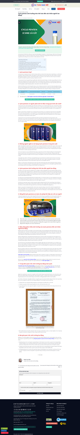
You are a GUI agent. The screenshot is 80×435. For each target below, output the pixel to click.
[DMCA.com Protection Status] (49, 419)
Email (35, 382)
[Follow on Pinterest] (21, 409)
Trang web (49, 382)
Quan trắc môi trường (27, 47)
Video (48, 8)
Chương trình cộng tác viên (61, 413)
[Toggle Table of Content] (44, 60)
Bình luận (21, 374)
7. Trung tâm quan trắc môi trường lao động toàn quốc (27, 68)
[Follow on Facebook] (14, 409)
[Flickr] (27, 409)
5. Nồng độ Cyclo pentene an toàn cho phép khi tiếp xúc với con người (30, 65)
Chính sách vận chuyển (61, 409)
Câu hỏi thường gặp (60, 414)
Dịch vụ (30, 8)
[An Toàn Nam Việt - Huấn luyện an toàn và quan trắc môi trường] (40, 5)
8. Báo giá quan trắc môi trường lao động (25, 69)
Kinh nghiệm (36, 8)
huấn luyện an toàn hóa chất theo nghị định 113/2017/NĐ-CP (40, 96)
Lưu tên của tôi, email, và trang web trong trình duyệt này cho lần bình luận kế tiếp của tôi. (37, 387)
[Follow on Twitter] (20, 409)
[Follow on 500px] (28, 409)
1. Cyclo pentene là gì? (22, 61)
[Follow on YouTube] (25, 409)
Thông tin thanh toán (49, 407)
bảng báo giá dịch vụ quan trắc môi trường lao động (44, 338)
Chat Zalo (4, 430)
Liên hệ (47, 411)
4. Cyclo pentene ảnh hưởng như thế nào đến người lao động (28, 64)
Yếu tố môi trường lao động (44, 47)
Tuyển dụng (48, 409)
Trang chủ (20, 47)
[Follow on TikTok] (18, 409)
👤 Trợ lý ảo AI (4, 428)
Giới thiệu (47, 405)
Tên (20, 382)
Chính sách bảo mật (60, 405)
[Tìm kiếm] (55, 5)
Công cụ (43, 8)
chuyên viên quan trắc (49, 267)
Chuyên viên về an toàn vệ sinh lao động (31, 360)
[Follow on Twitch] (30, 409)
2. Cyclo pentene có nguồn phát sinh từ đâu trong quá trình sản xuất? (30, 62)
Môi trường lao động (35, 47)
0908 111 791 (20, 422)
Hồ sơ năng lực (59, 411)
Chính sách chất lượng (60, 407)
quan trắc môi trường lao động (30, 259)
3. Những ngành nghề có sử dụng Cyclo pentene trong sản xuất (29, 63)
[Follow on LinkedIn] (23, 409)
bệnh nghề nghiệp (45, 260)
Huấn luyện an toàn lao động (23, 254)
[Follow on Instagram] (16, 409)
